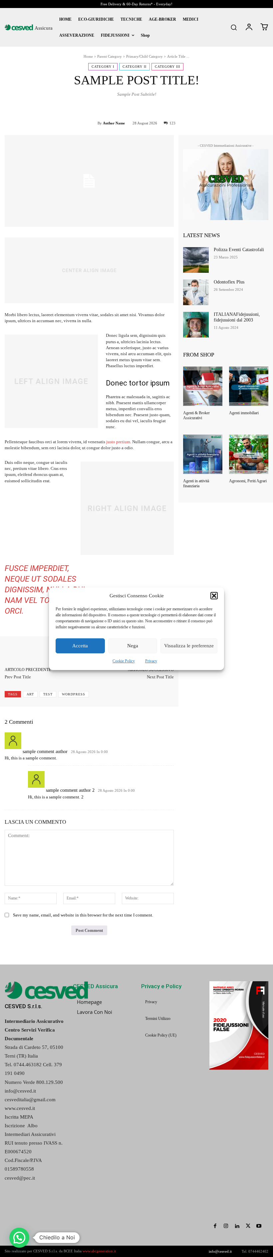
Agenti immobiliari (244, 413)
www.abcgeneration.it (99, 1251)
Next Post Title (160, 676)
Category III (167, 66)
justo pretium (118, 441)
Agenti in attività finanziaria (196, 483)
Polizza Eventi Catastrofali (239, 249)
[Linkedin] (236, 1226)
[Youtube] (258, 1226)
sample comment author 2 (70, 790)
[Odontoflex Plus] (196, 292)
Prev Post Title (18, 676)
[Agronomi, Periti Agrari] (248, 454)
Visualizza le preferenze (189, 645)
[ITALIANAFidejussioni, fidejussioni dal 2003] (196, 325)
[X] (247, 1226)
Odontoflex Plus (229, 281)
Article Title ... (178, 56)
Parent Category (109, 56)
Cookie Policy (124, 661)
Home (88, 56)
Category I (103, 66)
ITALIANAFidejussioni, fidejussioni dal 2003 (237, 317)
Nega (132, 645)
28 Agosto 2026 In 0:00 (89, 752)
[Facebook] (214, 1226)
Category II (134, 66)
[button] (214, 595)
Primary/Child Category (144, 56)
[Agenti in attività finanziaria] (202, 454)
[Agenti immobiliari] (248, 386)
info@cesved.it (220, 1251)
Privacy (151, 661)
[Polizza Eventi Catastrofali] (196, 260)
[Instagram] (225, 1226)
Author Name (114, 123)
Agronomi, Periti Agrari (248, 481)
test (48, 694)
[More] (254, 108)
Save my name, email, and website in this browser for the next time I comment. (83, 914)
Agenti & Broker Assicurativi (196, 415)
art (30, 694)
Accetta (80, 645)
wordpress (73, 694)
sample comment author (45, 751)
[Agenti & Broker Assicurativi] (202, 386)
